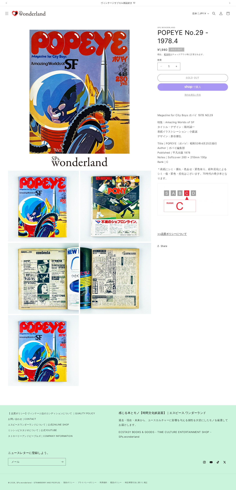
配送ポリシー (116, 482)
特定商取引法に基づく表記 (136, 482)
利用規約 (103, 482)
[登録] (62, 462)
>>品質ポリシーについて (172, 233)
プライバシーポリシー (87, 482)
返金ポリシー (69, 482)
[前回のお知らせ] (6, 3)
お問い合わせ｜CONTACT (22, 419)
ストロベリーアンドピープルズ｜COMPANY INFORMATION (40, 436)
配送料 (167, 54)
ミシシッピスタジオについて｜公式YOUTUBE (32, 430)
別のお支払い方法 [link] (193, 94)
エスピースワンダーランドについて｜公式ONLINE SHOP (38, 424)
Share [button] (164, 245)
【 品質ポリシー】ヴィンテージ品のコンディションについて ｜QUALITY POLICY (51, 413)
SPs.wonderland (24, 482)
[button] (6, 13)
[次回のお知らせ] (229, 3)
